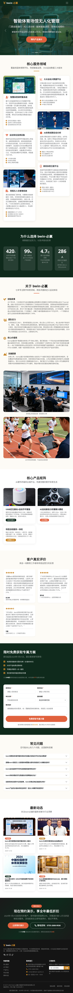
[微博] (7, 954)
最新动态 (6, 975)
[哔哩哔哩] (10, 954)
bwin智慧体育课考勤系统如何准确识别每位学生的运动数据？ (27, 756)
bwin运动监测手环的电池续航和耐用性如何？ (21, 769)
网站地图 (67, 986)
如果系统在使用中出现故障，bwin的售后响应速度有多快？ (26, 782)
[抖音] (12, 954)
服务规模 (40, 696)
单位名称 (9, 696)
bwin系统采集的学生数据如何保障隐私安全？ (21, 775)
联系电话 (40, 688)
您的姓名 (9, 688)
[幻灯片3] (39, 52)
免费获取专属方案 (36, 719)
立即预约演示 (18, 925)
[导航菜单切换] (67, 3)
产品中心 (6, 970)
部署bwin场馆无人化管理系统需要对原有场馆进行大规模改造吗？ (28, 762)
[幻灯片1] (33, 52)
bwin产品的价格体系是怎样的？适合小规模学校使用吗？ (25, 788)
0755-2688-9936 (33, 969)
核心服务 (6, 964)
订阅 (66, 968)
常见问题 (6, 972)
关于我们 (6, 967)
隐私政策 (35, 725)
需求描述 (8, 705)
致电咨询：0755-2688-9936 (49, 925)
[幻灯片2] (36, 52)
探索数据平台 (36, 39)
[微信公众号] (4, 954)
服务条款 (59, 986)
